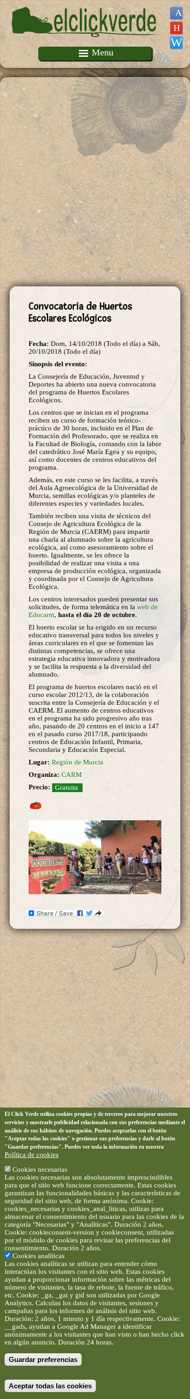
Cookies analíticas (38, 1256)
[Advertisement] (95, 182)
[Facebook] (176, 13)
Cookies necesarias (39, 1169)
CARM (71, 774)
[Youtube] (176, 28)
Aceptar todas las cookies (50, 1386)
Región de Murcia (77, 762)
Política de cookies (32, 1154)
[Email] (176, 42)
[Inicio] (85, 42)
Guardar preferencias (43, 1359)
